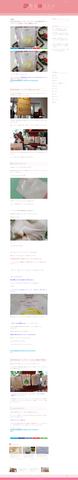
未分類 (54, 102)
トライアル (55, 88)
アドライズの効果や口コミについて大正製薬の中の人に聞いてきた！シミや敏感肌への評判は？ (60, 45)
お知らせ (55, 80)
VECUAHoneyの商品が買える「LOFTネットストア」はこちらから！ (24, 80)
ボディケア (55, 96)
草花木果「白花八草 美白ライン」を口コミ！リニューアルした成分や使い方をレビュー (60, 40)
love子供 (55, 75)
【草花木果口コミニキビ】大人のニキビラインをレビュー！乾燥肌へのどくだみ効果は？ (60, 34)
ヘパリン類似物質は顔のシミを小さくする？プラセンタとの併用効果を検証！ (60, 30)
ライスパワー (27, 14)
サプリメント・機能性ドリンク (59, 83)
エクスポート (55, 77)
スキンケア (35, 14)
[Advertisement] (60, 61)
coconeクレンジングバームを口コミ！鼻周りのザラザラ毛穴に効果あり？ (61, 50)
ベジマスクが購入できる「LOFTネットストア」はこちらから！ (23, 350)
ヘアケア (55, 94)
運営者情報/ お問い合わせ (53, 14)
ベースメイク (42, 14)
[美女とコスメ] (39, 11)
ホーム (21, 14)
